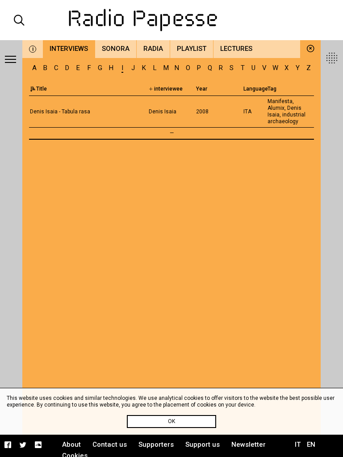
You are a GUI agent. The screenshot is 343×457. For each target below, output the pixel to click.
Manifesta (280, 101)
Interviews (69, 49)
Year (201, 89)
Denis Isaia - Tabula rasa (60, 111)
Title (41, 89)
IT (298, 444)
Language (255, 89)
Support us (202, 444)
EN (311, 444)
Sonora (116, 49)
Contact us (109, 444)
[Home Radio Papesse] (171, 20)
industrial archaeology (286, 118)
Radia (153, 49)
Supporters (156, 444)
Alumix (276, 108)
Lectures (236, 49)
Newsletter (248, 444)
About (71, 444)
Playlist (191, 49)
